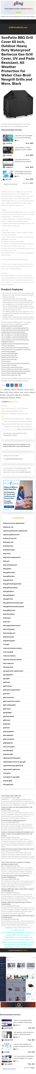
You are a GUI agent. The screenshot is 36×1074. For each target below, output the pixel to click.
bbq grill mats (8, 599)
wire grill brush (8, 784)
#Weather (12, 398)
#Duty (32, 389)
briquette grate (8, 637)
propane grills (8, 754)
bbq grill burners (9, 576)
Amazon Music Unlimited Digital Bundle (13, 373)
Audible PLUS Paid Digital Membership (13, 332)
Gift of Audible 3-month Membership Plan (14, 334)
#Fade (2, 392)
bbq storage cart (9, 633)
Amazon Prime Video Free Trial (11, 375)
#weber (18, 398)
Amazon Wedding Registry (9, 353)
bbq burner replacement (12, 557)
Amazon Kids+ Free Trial (8, 365)
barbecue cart (8, 527)
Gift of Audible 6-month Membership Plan (14, 336)
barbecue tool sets (10, 538)
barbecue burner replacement (14, 523)
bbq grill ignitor (8, 591)
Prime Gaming (5, 361)
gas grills (6, 678)
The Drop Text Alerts (7, 346)
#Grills (11, 392)
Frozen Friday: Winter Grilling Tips (11, 796)
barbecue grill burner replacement (15, 531)
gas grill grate (8, 675)
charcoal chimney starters (12, 648)
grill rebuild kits (8, 731)
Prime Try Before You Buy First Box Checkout (15, 369)
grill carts (6, 694)
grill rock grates (8, 739)
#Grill (6, 392)
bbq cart (6, 561)
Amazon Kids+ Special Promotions (12, 367)
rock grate (6, 773)
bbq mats (6, 622)
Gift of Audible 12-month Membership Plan (14, 328)
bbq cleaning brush (10, 565)
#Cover (26, 389)
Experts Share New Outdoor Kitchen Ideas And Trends (17, 849)
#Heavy (16, 392)
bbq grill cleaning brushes (12, 584)
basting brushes (9, 550)
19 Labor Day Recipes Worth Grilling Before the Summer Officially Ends (15, 876)
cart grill (6, 644)
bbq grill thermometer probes (13, 606)
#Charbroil (20, 389)
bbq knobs (7, 618)
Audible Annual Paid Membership (11, 326)
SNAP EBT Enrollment (7, 342)
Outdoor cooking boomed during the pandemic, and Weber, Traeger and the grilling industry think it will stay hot (17, 834)
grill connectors (8, 697)
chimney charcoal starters (12, 659)
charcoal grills (8, 652)
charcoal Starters (9, 656)
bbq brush (6, 553)
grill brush (6, 682)
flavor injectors (8, 663)
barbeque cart (8, 542)
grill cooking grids (9, 705)
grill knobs (6, 724)
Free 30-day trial (25, 472)
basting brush (8, 546)
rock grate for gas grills (11, 777)
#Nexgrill (32, 392)
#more (26, 392)
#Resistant (18, 395)
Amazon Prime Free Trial (9, 355)
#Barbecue (7, 389)
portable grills (8, 750)
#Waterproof (4, 398)
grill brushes (7, 686)
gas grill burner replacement (13, 671)
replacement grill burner (11, 769)
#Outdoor (3, 395)
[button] (18, 34)
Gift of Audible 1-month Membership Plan (14, 338)
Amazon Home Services (9, 359)
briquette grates (9, 641)
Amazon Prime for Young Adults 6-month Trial (15, 349)
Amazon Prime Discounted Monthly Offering (15, 363)
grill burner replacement (11, 690)
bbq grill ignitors (9, 595)
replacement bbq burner (12, 758)
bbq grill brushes (9, 572)
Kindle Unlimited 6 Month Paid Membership (14, 348)
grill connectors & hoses (11, 701)
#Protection (10, 395)
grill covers (14, 402)
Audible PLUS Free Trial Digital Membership (14, 344)
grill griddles (7, 713)
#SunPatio (26, 395)
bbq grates (7, 569)
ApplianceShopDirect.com (14, 459)
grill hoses (6, 720)
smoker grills (7, 781)
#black (14, 389)
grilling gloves (8, 743)
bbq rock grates (9, 629)
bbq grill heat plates (10, 588)
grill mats (6, 728)
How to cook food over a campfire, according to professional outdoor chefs (16, 863)
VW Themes (24, 950)
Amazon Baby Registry (8, 351)
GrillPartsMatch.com (18, 27)
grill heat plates (8, 716)
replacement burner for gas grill (14, 762)
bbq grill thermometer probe (13, 603)
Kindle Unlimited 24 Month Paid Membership (15, 330)
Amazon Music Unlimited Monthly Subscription (16, 371)
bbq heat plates (9, 614)
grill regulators (8, 735)
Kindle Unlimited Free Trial (9, 357)
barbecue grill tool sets (11, 535)
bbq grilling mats (9, 610)
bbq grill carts (8, 580)
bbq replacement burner (12, 625)
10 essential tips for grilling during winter (13, 820)
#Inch (21, 392)
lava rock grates (9, 747)
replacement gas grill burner (13, 766)
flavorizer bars (8, 667)
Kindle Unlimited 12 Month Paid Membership (15, 340)
